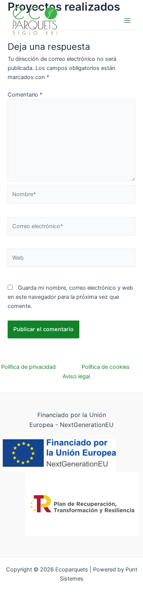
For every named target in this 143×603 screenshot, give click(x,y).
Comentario (25, 94)
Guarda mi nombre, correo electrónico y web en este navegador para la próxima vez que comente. (70, 296)
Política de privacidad (41, 366)
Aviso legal (76, 376)
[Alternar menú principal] (127, 21)
